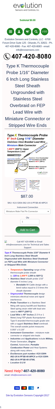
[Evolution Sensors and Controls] (27, 9)
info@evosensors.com (21, 375)
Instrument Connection (27, 207)
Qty (27, 217)
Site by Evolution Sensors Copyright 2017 (27, 395)
